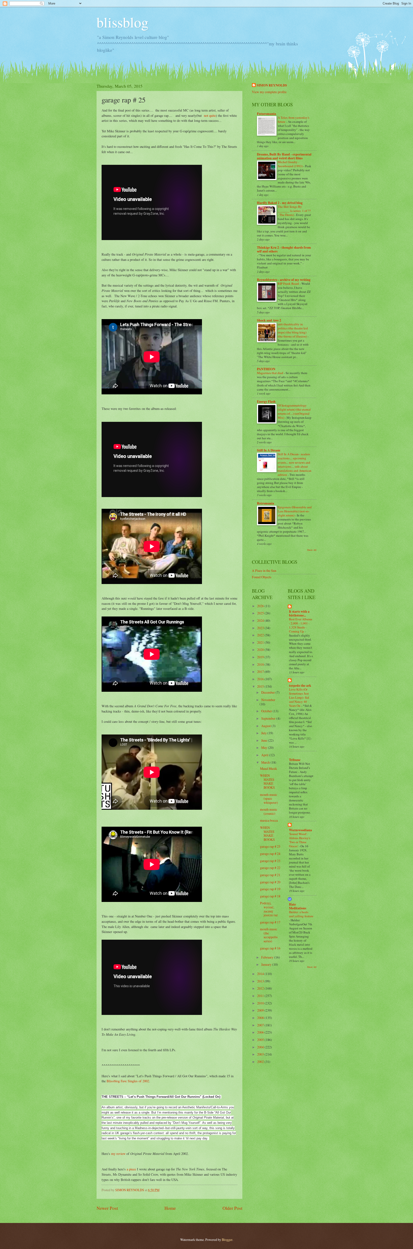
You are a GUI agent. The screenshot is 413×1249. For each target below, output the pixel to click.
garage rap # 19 (270, 889)
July (264, 733)
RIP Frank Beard (289, 283)
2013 (261, 981)
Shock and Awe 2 (269, 320)
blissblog (122, 22)
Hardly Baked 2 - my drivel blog (280, 202)
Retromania (265, 503)
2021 (261, 642)
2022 (261, 635)
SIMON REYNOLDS (272, 85)
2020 (261, 649)
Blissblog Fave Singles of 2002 (128, 1081)
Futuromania (266, 113)
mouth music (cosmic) (268, 811)
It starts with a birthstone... (299, 613)
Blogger (227, 1239)
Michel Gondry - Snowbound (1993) (290, 164)
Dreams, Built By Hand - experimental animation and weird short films (284, 156)
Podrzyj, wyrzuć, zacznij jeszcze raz (269, 909)
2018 (261, 664)
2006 (261, 1032)
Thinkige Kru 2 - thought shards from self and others (284, 249)
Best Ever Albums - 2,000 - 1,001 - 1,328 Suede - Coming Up (300, 625)
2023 (261, 628)
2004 (261, 1047)
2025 (261, 613)
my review (118, 1153)
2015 (261, 686)
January (266, 964)
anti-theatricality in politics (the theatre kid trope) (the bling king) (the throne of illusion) (293, 330)
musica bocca (269, 820)
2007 (261, 1025)
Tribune (294, 759)
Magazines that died (270, 373)
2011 (261, 995)
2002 (261, 1061)
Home (170, 1208)
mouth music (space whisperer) (269, 798)
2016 (261, 679)
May (264, 747)
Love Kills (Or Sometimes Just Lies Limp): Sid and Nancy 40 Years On (299, 697)
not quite (210, 115)
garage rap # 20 (270, 882)
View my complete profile (269, 92)
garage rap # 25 (270, 846)
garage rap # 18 (270, 896)
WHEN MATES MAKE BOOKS (267, 781)
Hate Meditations (297, 906)
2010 (261, 1003)
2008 (261, 1017)
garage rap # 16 (270, 948)
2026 (261, 606)
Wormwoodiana (300, 830)
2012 (261, 988)
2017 (261, 671)
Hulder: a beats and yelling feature (301, 914)
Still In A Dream (268, 450)
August (266, 726)
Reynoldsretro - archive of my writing (283, 279)
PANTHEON (266, 369)
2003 (261, 1054)
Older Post (232, 1208)
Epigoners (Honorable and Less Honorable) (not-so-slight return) (295, 511)
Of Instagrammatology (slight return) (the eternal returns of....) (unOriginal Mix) (294, 411)
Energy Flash (266, 401)
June (264, 740)
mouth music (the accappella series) (268, 935)
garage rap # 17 (270, 922)
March (266, 762)
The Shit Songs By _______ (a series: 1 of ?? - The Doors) (294, 210)
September (268, 718)
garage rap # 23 (270, 860)
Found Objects (261, 577)
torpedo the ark (300, 685)
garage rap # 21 (270, 875)
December (268, 692)
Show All (311, 550)
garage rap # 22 (270, 867)
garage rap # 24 (270, 853)
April (265, 755)
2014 (261, 973)
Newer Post (107, 1208)
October (267, 711)
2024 (261, 620)
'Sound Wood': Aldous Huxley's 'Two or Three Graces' (299, 840)
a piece (131, 1169)
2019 (261, 657)
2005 (261, 1039)
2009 (261, 1010)
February (267, 957)
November (268, 699)
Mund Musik (268, 768)
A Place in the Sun (264, 570)
